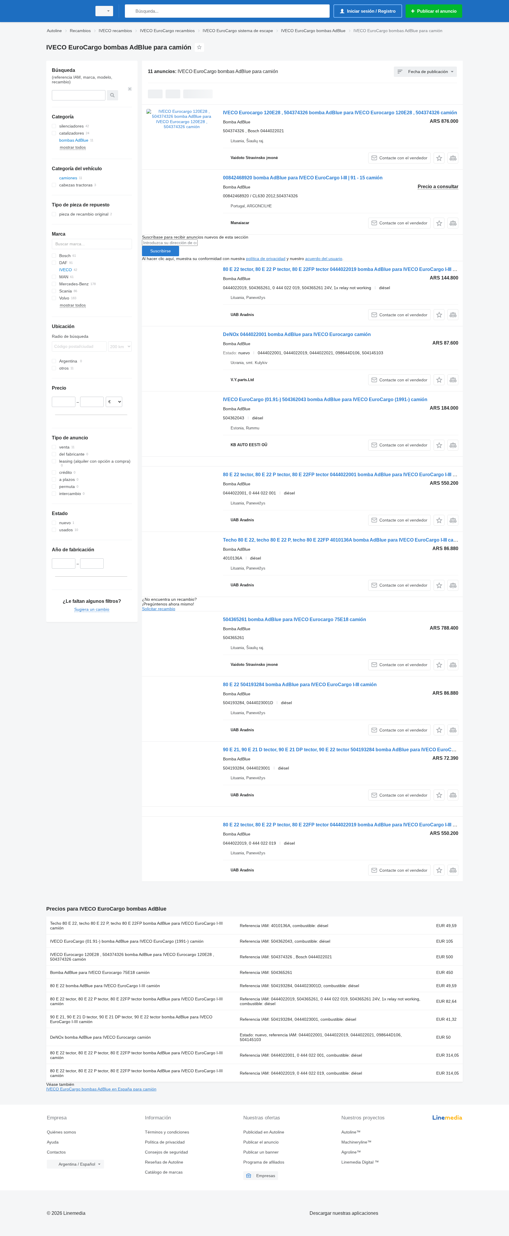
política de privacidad (265, 258)
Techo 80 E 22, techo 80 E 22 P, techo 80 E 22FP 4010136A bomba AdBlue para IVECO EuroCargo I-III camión (344, 539)
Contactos (56, 1152)
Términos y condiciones (167, 1132)
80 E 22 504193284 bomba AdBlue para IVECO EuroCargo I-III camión (300, 684)
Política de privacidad (165, 1142)
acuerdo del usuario (323, 258)
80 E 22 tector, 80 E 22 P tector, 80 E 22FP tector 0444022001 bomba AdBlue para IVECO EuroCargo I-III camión (346, 474)
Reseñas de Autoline (164, 1162)
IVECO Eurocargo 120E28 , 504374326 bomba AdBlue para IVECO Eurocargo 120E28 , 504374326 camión (340, 112)
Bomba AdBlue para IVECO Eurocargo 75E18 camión (100, 972)
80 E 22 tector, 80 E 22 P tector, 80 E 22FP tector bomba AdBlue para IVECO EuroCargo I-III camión (136, 1001)
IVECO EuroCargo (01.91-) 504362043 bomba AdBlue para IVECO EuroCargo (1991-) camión (325, 399)
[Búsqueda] (130, 11)
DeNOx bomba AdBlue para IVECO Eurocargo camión (100, 1037)
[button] (439, 158)
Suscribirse (160, 251)
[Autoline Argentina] (67, 11)
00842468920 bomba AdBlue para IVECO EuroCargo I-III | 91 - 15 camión (303, 177)
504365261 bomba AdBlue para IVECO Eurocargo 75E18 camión (294, 619)
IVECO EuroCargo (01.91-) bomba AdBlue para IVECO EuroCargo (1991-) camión (127, 941)
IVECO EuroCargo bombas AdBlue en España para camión (101, 1089)
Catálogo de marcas (164, 1172)
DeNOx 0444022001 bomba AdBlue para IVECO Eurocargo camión (297, 334)
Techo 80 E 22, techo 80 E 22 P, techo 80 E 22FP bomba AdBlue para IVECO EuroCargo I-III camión (136, 925)
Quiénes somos (61, 1132)
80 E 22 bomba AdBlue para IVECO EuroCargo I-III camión (105, 985)
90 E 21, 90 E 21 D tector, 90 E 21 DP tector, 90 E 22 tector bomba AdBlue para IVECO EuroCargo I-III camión (131, 1019)
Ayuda (53, 1142)
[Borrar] (130, 89)
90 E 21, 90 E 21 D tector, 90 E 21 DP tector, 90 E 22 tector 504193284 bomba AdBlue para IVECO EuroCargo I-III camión (355, 749)
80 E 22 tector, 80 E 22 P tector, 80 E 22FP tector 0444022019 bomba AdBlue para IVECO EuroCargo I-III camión (346, 269)
